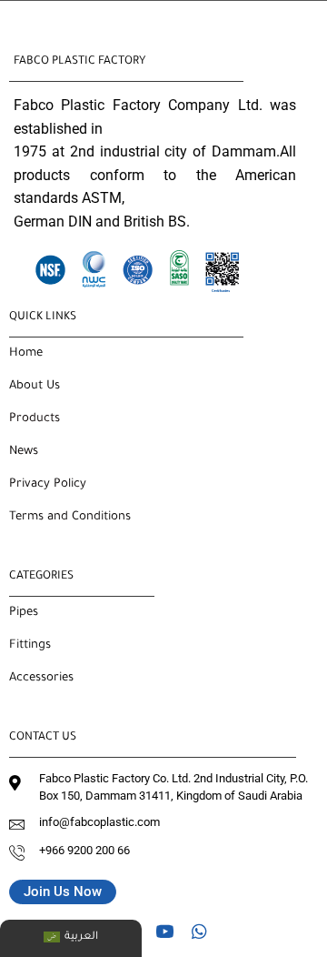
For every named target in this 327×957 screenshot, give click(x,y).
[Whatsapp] (199, 930)
